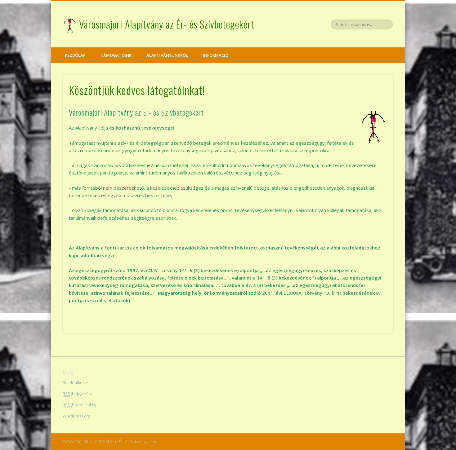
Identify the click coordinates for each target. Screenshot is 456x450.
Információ (215, 55)
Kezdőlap (75, 55)
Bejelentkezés (76, 382)
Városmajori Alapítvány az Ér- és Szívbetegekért (166, 24)
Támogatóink (116, 55)
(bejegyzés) (77, 393)
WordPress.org (76, 416)
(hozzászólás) (79, 405)
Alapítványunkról (167, 55)
